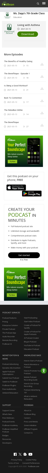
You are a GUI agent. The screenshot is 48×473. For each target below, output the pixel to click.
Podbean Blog (29, 414)
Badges (5, 435)
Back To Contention (13, 98)
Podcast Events (8, 421)
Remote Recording (9, 340)
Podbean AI (7, 344)
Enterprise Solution (10, 325)
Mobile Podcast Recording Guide (30, 378)
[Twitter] (21, 455)
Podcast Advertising (10, 364)
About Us (27, 410)
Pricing (5, 321)
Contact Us (28, 433)
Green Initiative (30, 425)
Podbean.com (33, 466)
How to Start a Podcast (33, 360)
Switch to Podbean (9, 381)
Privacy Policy (16, 460)
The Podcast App (9, 333)
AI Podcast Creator (31, 338)
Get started (24, 255)
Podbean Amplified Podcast (10, 430)
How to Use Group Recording (31, 384)
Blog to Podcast (30, 341)
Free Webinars (8, 418)
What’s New (7, 414)
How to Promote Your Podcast (32, 372)
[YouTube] (31, 455)
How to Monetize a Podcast (31, 365)
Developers (7, 443)
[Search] (38, 3)
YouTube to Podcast (32, 345)
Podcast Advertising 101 (32, 391)
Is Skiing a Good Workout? (16, 85)
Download (27, 34)
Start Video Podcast (32, 321)
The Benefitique (11, 122)
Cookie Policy (31, 460)
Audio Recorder (8, 336)
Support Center (8, 410)
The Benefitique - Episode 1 (17, 73)
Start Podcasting (30, 318)
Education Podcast (31, 349)
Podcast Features (9, 318)
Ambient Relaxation (10, 393)
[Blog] (26, 455)
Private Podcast (8, 329)
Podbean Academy (10, 425)
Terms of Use (13, 463)
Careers (27, 418)
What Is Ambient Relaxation (30, 397)
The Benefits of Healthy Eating (18, 61)
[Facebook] (16, 455)
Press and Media (31, 421)
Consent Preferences (31, 463)
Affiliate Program (30, 429)
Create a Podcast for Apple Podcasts (32, 332)
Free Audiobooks (9, 389)
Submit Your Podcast (10, 378)
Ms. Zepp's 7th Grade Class (29, 13)
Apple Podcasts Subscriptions (8, 372)
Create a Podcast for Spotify (32, 326)
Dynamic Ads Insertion (11, 368)
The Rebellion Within (13, 110)
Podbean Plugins (9, 385)
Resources (6, 439)
